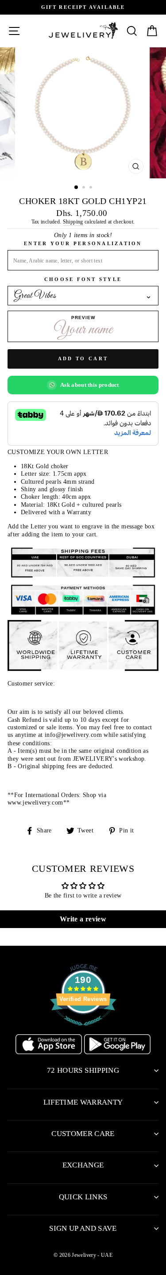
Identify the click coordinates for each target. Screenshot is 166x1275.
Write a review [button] (83, 919)
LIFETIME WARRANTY (83, 1102)
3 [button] (91, 188)
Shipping (73, 222)
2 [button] (84, 188)
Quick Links (83, 1197)
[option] (83, 7)
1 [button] (76, 187)
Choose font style (83, 279)
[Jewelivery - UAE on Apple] (49, 1051)
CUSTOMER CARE (82, 1133)
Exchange (83, 1165)
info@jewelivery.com (73, 734)
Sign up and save (82, 1228)
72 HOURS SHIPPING (83, 1070)
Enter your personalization (83, 243)
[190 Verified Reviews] (83, 1030)
